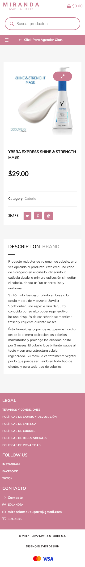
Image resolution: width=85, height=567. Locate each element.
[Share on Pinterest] (38, 215)
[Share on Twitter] (27, 216)
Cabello (30, 198)
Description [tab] (24, 246)
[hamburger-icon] (6, 40)
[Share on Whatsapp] (48, 216)
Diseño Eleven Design (42, 546)
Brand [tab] (51, 246)
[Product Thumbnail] (62, 76)
